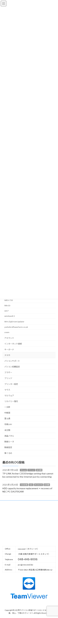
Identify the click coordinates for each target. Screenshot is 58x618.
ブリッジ (8, 378)
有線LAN (8, 424)
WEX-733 (8, 300)
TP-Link (23, 470)
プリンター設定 (11, 384)
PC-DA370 (38, 485)
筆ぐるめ (8, 453)
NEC (31, 485)
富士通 (7, 418)
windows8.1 (9, 316)
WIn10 (7, 305)
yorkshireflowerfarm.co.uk (16, 327)
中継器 (7, 413)
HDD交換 (24, 485)
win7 (6, 311)
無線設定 (8, 447)
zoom (6, 332)
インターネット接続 (13, 344)
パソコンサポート (12, 361)
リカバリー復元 (11, 401)
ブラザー (8, 372)
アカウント (9, 338)
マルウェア (9, 395)
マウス (7, 390)
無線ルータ (9, 441)
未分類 (7, 430)
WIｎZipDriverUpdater (14, 321)
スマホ (7, 355)
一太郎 (7, 407)
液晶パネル (9, 436)
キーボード (9, 349)
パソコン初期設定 (12, 367)
